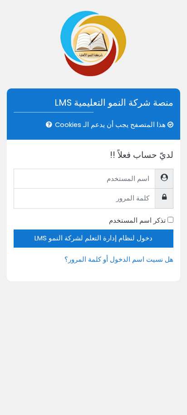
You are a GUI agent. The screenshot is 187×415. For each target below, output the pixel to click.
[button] (47, 125)
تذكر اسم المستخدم (137, 220)
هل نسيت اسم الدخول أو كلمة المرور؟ (118, 259)
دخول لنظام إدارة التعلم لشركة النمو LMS (93, 238)
